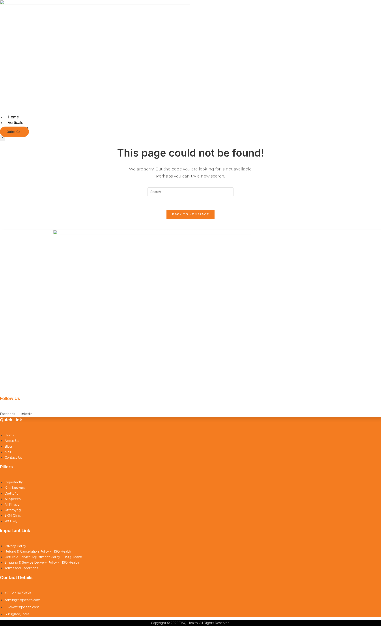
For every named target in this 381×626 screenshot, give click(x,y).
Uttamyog (13, 510)
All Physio (12, 504)
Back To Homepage (190, 214)
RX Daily (11, 521)
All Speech (13, 499)
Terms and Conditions (21, 568)
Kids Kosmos (14, 488)
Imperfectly (14, 482)
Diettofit (11, 493)
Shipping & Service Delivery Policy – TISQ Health (42, 562)
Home (13, 117)
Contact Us (13, 458)
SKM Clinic (13, 516)
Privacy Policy (15, 546)
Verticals (15, 122)
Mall (8, 452)
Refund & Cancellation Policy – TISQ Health (38, 551)
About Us (12, 441)
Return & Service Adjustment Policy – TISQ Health (43, 557)
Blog (8, 446)
